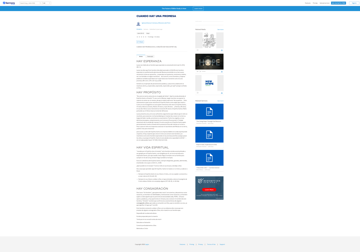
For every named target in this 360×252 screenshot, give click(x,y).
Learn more (198, 8)
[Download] (222, 50)
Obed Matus (199, 170)
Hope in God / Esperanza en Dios (206, 144)
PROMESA (139, 29)
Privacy (200, 244)
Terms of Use (211, 244)
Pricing (315, 3)
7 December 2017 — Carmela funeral (207, 168)
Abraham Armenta (201, 123)
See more (221, 29)
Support (222, 244)
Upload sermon (325, 3)
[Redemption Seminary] (209, 188)
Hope (148, 33)
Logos (147, 244)
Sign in (354, 3)
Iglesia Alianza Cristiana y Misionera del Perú (156, 23)
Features (308, 3)
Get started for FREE (338, 3)
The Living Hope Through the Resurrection (210, 121)
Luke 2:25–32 (140, 33)
